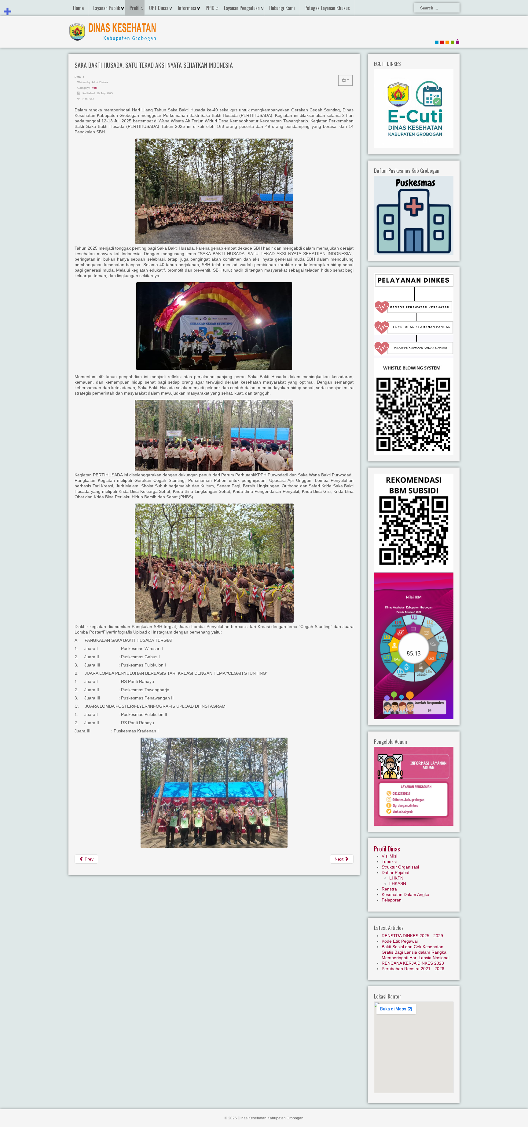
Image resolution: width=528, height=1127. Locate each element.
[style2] (447, 41)
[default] (437, 41)
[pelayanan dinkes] (413, 311)
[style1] (442, 41)
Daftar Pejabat (395, 872)
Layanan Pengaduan (242, 8)
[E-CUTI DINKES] (413, 108)
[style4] (458, 41)
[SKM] (413, 645)
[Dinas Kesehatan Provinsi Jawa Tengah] (413, 522)
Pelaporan (392, 900)
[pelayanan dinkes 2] (413, 327)
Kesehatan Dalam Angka (405, 894)
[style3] (452, 41)
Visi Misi (389, 856)
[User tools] (345, 80)
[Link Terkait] (413, 286)
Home (78, 8)
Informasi (187, 8)
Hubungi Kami (282, 8)
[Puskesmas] (413, 214)
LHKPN (396, 878)
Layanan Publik (106, 8)
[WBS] (413, 405)
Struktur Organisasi (400, 867)
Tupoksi (389, 861)
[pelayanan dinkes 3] (413, 345)
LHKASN (397, 883)
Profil (135, 8)
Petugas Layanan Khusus (327, 8)
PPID (210, 8)
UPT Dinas (158, 8)
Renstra (389, 889)
